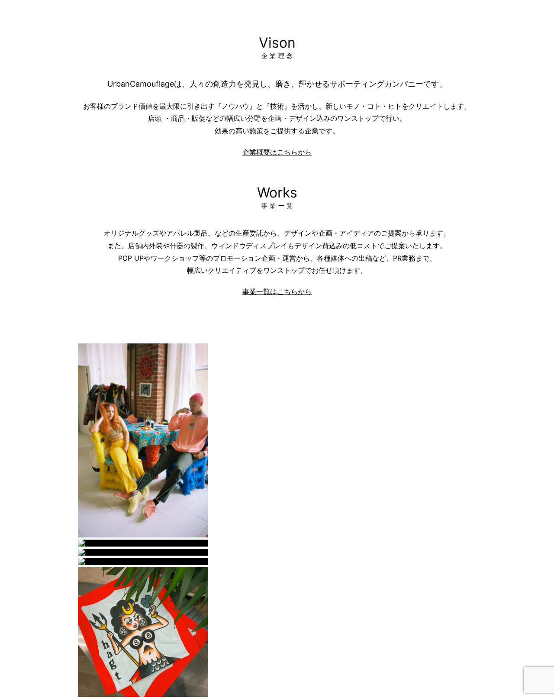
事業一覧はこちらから (277, 291)
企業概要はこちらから (277, 152)
